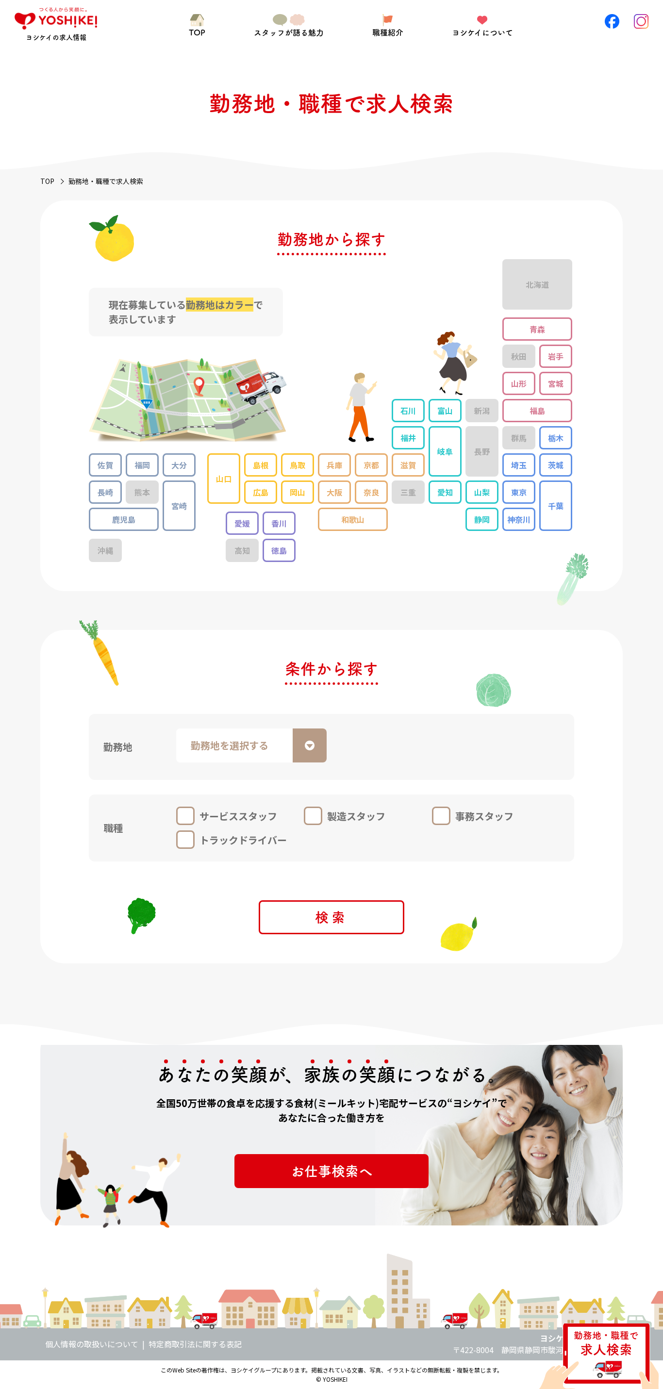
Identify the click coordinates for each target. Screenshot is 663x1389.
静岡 (482, 519)
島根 (260, 465)
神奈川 (518, 519)
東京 (519, 492)
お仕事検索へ (331, 1171)
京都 (371, 465)
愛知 (445, 492)
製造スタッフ (356, 816)
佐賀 (105, 465)
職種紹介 (387, 32)
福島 (537, 410)
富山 (445, 410)
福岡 (142, 465)
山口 (224, 478)
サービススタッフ (238, 816)
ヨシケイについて (482, 32)
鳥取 (297, 465)
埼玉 (519, 465)
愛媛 (242, 523)
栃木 (556, 438)
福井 (408, 438)
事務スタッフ (484, 816)
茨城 (556, 465)
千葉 (556, 506)
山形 (519, 383)
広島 (260, 492)
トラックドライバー (243, 840)
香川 (279, 523)
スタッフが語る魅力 (289, 32)
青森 (537, 329)
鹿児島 (123, 519)
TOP (197, 32)
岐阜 (445, 451)
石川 (408, 410)
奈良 (371, 492)
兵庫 (334, 465)
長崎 (105, 492)
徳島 (279, 550)
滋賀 (408, 465)
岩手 (556, 356)
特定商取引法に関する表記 (195, 1344)
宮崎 (179, 506)
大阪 (334, 492)
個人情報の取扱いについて (91, 1344)
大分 (179, 465)
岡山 (297, 492)
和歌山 (353, 519)
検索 (331, 917)
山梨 (482, 492)
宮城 (556, 383)
